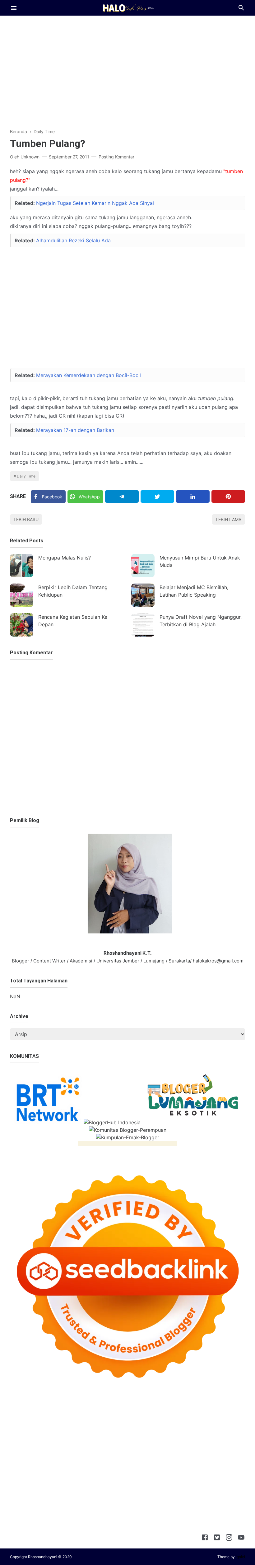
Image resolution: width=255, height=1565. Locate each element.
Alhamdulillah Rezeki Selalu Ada (73, 240)
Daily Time (26, 476)
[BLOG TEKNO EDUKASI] (127, 7)
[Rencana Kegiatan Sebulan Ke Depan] (21, 625)
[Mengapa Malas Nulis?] (21, 565)
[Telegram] (122, 496)
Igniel (240, 1556)
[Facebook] (205, 1538)
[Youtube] (241, 1538)
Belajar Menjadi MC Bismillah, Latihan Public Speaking (194, 591)
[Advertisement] (127, 66)
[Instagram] (229, 1538)
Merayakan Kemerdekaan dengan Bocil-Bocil (88, 375)
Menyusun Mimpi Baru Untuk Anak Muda (200, 561)
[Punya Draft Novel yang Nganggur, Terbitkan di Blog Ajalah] (143, 625)
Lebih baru (26, 519)
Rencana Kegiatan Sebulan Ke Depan (72, 620)
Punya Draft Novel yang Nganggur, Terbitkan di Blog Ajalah (201, 620)
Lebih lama (228, 519)
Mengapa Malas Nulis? (64, 558)
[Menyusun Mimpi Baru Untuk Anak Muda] (143, 565)
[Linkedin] (193, 496)
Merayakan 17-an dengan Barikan (75, 430)
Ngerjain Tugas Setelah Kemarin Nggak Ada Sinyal (95, 203)
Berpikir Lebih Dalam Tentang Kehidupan (73, 591)
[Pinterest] (228, 496)
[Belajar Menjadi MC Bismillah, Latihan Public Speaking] (143, 595)
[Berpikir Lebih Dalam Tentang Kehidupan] (21, 595)
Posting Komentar (116, 156)
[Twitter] (157, 496)
